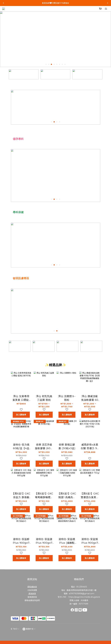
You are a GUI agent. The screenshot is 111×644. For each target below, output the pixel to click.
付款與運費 (32, 590)
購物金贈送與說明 (32, 600)
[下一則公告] (107, 3)
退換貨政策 (32, 597)
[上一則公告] (3, 3)
